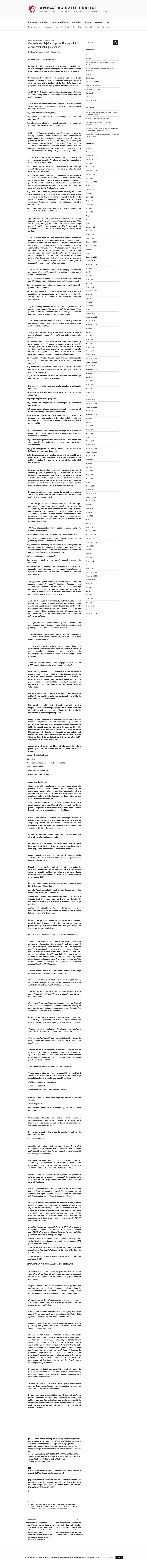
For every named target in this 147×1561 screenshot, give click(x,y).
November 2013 (91, 452)
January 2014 (90, 444)
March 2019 (90, 253)
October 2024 (90, 174)
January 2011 (90, 568)
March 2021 (90, 223)
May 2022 (89, 201)
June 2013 (89, 471)
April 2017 (89, 306)
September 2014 (91, 414)
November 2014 (91, 407)
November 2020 (91, 231)
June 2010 (89, 595)
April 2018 (89, 283)
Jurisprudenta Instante (93, 85)
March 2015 (90, 392)
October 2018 (90, 261)
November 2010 (91, 576)
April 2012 (89, 516)
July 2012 (89, 505)
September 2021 (91, 204)
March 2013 (90, 482)
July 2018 (89, 272)
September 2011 (91, 542)
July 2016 (89, 332)
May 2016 (89, 339)
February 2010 (91, 610)
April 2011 (89, 557)
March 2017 (90, 309)
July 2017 (89, 298)
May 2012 (89, 512)
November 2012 (91, 497)
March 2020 (90, 234)
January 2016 (90, 354)
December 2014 (91, 403)
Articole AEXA (90, 58)
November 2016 (91, 317)
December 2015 (91, 358)
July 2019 (89, 249)
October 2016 (90, 321)
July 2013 (89, 467)
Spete (108, 22)
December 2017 (91, 291)
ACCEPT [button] (119, 1557)
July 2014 (89, 422)
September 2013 (91, 459)
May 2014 (89, 429)
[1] (29, 1439)
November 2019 (91, 246)
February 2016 (91, 351)
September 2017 (91, 294)
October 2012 (90, 501)
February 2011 (90, 565)
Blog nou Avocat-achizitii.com (38, 22)
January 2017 (90, 313)
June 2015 (89, 381)
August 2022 (90, 193)
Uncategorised (91, 100)
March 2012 (90, 520)
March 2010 (90, 606)
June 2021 (89, 212)
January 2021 (90, 227)
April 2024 (89, 178)
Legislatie (98, 22)
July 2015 (89, 377)
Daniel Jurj (49, 40)
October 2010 (90, 580)
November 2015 (91, 362)
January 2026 (90, 155)
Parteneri (88, 27)
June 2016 (89, 336)
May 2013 (89, 475)
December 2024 (91, 171)
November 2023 (91, 182)
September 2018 (91, 264)
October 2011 (90, 538)
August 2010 (90, 587)
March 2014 (90, 437)
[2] (29, 1468)
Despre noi (58, 27)
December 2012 (91, 493)
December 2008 (91, 613)
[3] (29, 1480)
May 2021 (89, 216)
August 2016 (90, 328)
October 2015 (90, 366)
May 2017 (89, 302)
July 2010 (89, 591)
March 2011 (90, 561)
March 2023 (90, 185)
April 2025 (89, 163)
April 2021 (89, 219)
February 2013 (91, 486)
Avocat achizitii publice (68, 8)
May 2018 (89, 279)
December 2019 (91, 242)
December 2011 (91, 531)
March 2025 (90, 167)
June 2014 (89, 426)
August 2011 (90, 546)
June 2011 (89, 553)
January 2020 (90, 238)
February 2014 (91, 441)
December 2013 (91, 448)
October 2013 (90, 456)
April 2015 (89, 388)
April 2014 (89, 433)
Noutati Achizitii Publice (60, 22)
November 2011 (91, 535)
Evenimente (90, 78)
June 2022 (89, 197)
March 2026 (90, 152)
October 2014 (90, 411)
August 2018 (90, 268)
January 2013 (90, 489)
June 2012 (89, 508)
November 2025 (91, 159)
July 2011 (89, 550)
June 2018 (89, 276)
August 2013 (90, 463)
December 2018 (91, 257)
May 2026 (89, 148)
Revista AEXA (76, 22)
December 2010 (91, 572)
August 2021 (90, 208)
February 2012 (90, 523)
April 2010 (89, 602)
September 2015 (91, 369)
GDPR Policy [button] (108, 1557)
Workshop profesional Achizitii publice (98, 118)
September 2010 (91, 583)
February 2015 (91, 396)
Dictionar (88, 22)
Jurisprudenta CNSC (35, 27)
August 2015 (90, 373)
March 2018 (90, 287)
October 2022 (90, 189)
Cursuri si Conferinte (102, 27)
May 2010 (89, 598)
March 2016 (90, 347)
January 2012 (90, 527)
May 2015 (89, 384)
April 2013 (89, 478)
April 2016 (89, 343)
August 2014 (90, 418)
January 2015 (90, 399)
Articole (48, 27)
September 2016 (91, 324)
